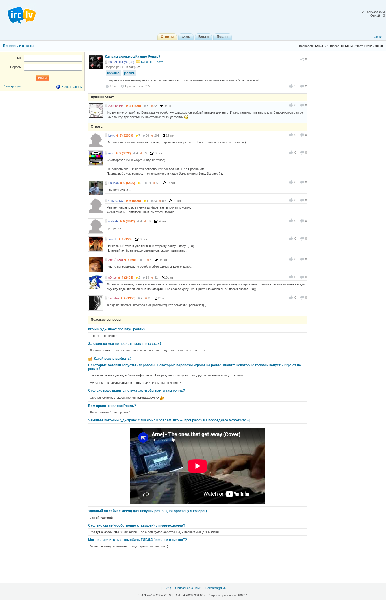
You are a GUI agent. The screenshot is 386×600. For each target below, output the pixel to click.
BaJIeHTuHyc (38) (121, 62)
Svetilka (113, 298)
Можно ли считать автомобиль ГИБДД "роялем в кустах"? (137, 540)
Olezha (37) (116, 200)
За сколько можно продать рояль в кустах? (124, 344)
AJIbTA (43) (116, 105)
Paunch (113, 183)
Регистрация (12, 86)
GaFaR (113, 221)
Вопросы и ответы (18, 46)
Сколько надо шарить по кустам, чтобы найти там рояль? (136, 391)
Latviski (378, 36)
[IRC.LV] (18, 13)
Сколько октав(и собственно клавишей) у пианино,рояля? (136, 525)
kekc (111, 135)
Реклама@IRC (215, 588)
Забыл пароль (72, 86)
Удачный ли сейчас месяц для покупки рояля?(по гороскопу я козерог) (147, 511)
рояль (129, 73)
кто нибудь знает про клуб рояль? (116, 329)
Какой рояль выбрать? (113, 359)
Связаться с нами (188, 588)
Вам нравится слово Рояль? (112, 406)
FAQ (168, 588)
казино (113, 73)
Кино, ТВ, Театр (152, 62)
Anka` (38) (115, 259)
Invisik (112, 239)
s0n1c (112, 277)
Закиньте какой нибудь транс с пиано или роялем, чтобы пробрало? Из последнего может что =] (169, 420)
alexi (111, 153)
